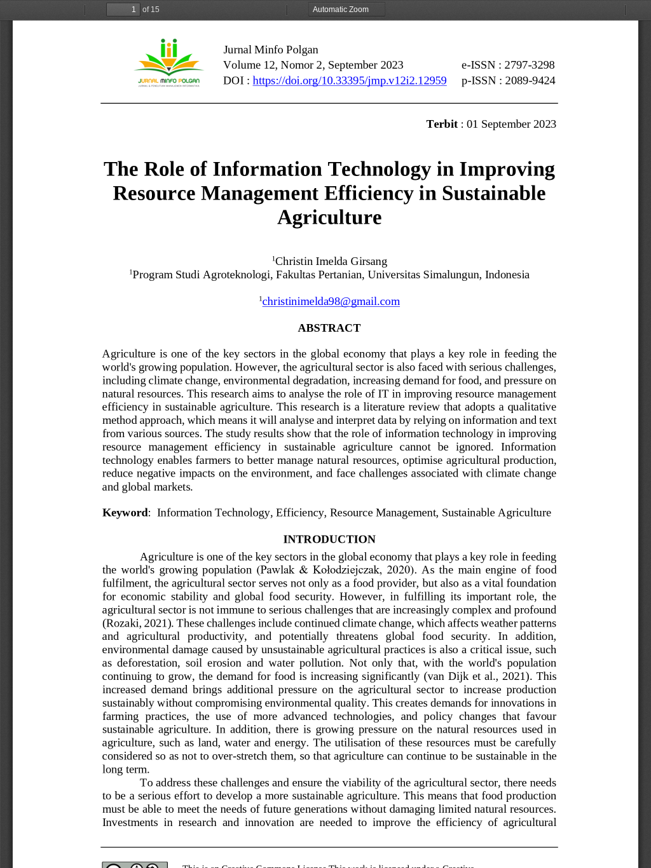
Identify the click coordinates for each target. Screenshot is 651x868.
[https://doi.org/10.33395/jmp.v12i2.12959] (349, 80)
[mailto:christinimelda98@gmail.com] (332, 301)
